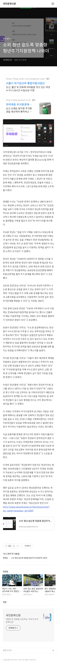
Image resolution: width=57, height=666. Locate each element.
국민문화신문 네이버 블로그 (14, 660)
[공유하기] (14, 546)
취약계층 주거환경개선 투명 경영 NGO (19, 104)
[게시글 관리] (17, 546)
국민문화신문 (9, 3)
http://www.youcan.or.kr (18, 100)
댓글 (4, 602)
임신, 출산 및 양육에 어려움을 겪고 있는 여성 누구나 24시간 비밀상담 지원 (28, 88)
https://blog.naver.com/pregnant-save (25, 78)
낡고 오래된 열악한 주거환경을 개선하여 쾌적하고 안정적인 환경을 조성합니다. (19, 110)
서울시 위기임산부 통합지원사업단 (25, 83)
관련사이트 (7, 650)
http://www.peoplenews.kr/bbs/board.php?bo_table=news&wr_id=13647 (26, 508)
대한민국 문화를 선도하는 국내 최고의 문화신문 (22, 620)
